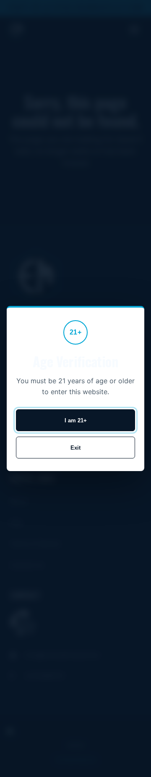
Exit (75, 448)
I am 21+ (76, 420)
